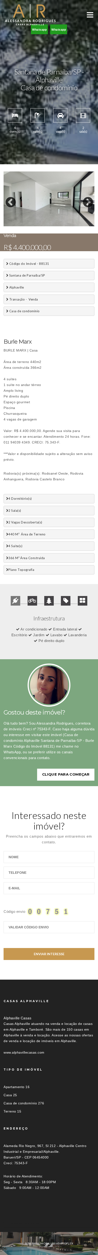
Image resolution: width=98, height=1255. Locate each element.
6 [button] (42, 220)
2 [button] (14, 220)
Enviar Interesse (49, 954)
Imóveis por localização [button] (23, 1223)
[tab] (49, 1223)
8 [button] (57, 220)
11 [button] (78, 220)
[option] (49, 198)
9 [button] (64, 220)
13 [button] (7, 225)
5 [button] (35, 220)
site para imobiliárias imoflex (49, 1243)
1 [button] (7, 220)
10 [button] (71, 220)
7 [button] (50, 220)
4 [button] (28, 220)
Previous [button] (7, 199)
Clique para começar (65, 774)
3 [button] (21, 220)
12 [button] (85, 220)
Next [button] (84, 199)
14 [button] (14, 225)
